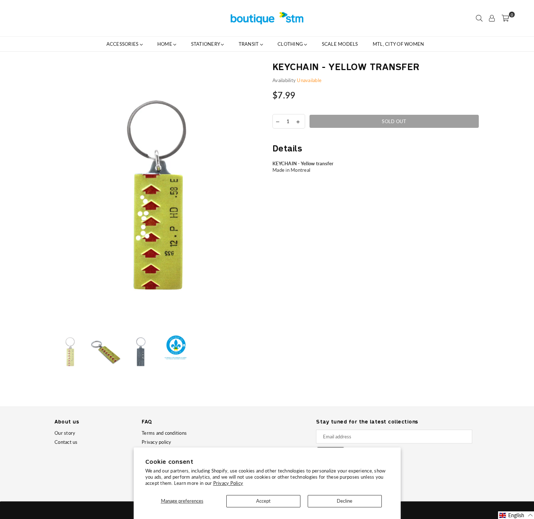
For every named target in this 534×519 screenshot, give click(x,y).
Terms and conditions (164, 433)
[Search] (479, 18)
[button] (516, 515)
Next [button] (255, 195)
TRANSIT (249, 44)
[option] (158, 195)
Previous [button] (60, 195)
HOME (165, 44)
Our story (64, 433)
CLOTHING (291, 44)
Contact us (66, 442)
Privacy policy (156, 442)
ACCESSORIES (123, 44)
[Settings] (492, 18)
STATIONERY (206, 44)
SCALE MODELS (340, 44)
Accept (263, 501)
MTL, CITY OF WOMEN (398, 44)
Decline (344, 501)
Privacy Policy (228, 483)
